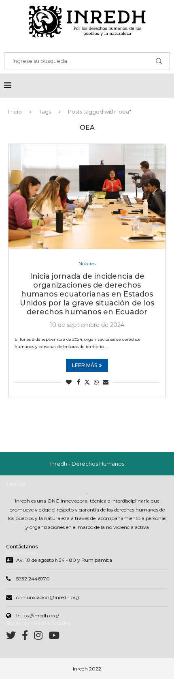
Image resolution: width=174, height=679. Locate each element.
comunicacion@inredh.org (47, 597)
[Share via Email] (105, 382)
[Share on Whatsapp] (96, 382)
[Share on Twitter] (87, 382)
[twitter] (14, 637)
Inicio (15, 111)
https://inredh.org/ (37, 615)
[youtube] (54, 637)
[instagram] (41, 637)
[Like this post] (69, 382)
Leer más (84, 365)
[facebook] (28, 637)
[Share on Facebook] (78, 382)
